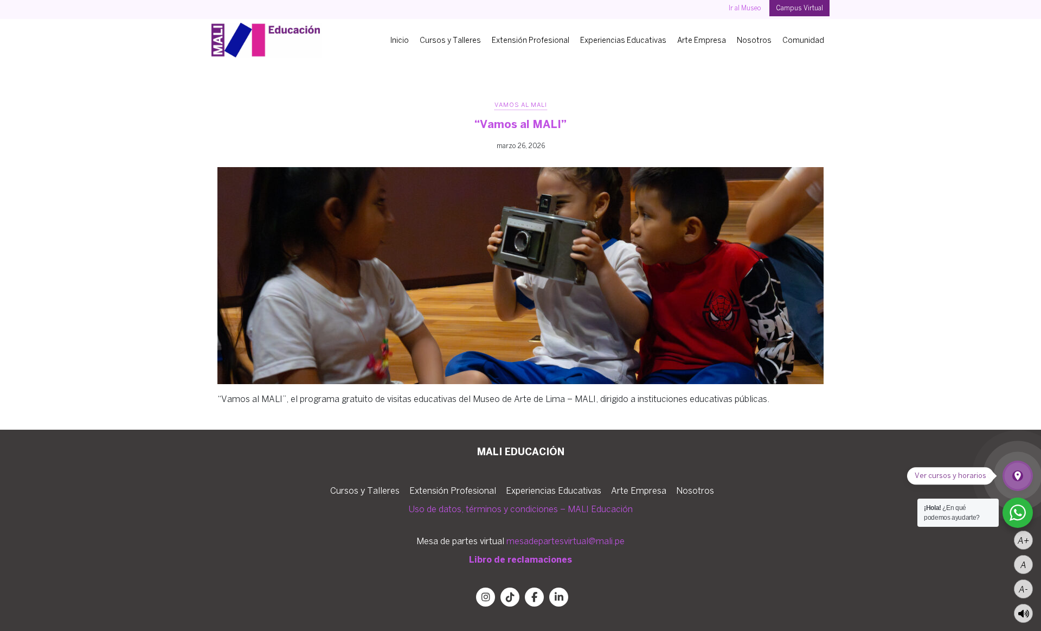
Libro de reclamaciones (520, 559)
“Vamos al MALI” (520, 124)
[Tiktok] (509, 597)
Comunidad (803, 40)
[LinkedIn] (558, 597)
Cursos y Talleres (450, 40)
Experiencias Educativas (623, 40)
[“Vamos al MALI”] (520, 275)
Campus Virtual (799, 7)
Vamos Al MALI (520, 104)
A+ (1023, 540)
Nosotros (754, 40)
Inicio (399, 40)
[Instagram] (485, 597)
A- (1023, 589)
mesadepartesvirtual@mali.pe (565, 541)
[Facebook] (534, 597)
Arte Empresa (701, 40)
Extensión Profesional (530, 40)
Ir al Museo (745, 7)
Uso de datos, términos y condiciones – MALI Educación (520, 509)
